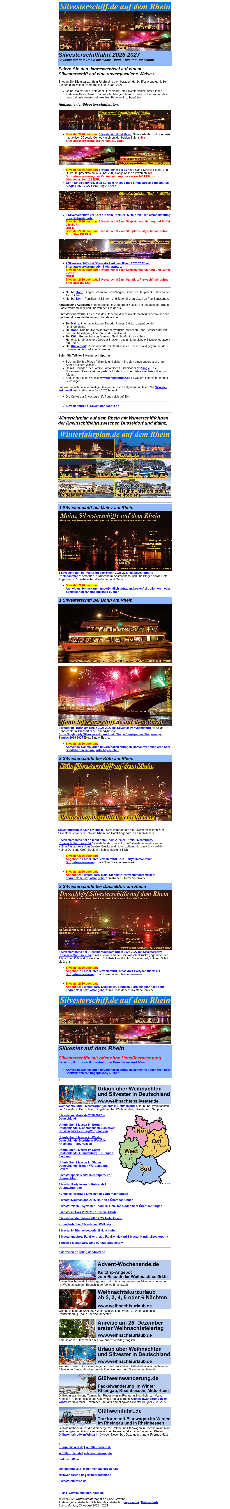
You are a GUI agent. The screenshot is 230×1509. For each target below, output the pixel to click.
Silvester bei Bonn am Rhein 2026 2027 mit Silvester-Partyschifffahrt (105, 727)
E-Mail (63, 1492)
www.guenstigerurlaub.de (86, 1492)
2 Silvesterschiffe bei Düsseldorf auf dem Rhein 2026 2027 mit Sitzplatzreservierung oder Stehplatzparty (108, 265)
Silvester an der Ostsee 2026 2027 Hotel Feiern (90, 1218)
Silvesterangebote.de (104, 405)
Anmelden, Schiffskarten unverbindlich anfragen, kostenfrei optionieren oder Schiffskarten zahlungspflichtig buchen (118, 590)
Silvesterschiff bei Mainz (115, 134)
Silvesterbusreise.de (72, 1481)
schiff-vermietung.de (98, 1453)
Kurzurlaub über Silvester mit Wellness (85, 1224)
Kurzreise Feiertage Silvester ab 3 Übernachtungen (93, 1193)
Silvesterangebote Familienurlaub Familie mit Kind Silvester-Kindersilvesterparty (113, 1236)
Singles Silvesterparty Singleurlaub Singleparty (91, 1242)
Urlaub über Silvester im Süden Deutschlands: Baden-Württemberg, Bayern (83, 1165)
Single (145, 368)
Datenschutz (149, 1502)
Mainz (75, 323)
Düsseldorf (78, 346)
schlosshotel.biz (70, 1468)
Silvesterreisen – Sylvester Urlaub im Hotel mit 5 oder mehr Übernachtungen (110, 1206)
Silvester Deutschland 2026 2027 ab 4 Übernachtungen (96, 1199)
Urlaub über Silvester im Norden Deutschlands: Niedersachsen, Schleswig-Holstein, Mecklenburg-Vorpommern (87, 1128)
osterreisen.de (68, 1252)
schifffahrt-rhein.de (98, 1447)
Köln (74, 336)
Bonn (79, 292)
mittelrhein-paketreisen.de (100, 1468)
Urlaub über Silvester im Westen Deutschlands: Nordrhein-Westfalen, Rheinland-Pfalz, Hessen (83, 1140)
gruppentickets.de (71, 1447)
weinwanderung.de (71, 1474)
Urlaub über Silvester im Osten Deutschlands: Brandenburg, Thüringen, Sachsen (86, 1153)
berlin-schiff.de (69, 1459)
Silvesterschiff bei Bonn (115, 169)
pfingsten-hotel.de (92, 1252)
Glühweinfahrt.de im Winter (77, 1434)
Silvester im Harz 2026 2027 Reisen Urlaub (87, 1212)
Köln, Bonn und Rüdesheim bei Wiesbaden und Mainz (105, 1062)
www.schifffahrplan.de (115, 377)
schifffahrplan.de (70, 1453)
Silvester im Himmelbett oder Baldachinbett (88, 1230)
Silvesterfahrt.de (77, 405)
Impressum (131, 1502)
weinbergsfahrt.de (99, 1474)
